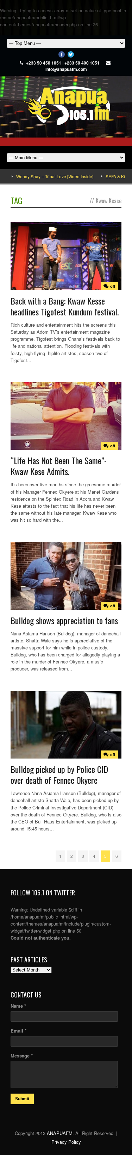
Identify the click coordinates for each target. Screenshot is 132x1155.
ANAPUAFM (60, 1133)
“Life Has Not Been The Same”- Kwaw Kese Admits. (59, 466)
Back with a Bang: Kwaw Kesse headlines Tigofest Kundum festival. (65, 306)
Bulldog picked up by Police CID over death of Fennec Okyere (59, 774)
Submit (22, 1098)
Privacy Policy (66, 1142)
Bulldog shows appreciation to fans (64, 620)
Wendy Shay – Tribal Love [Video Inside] (42, 176)
